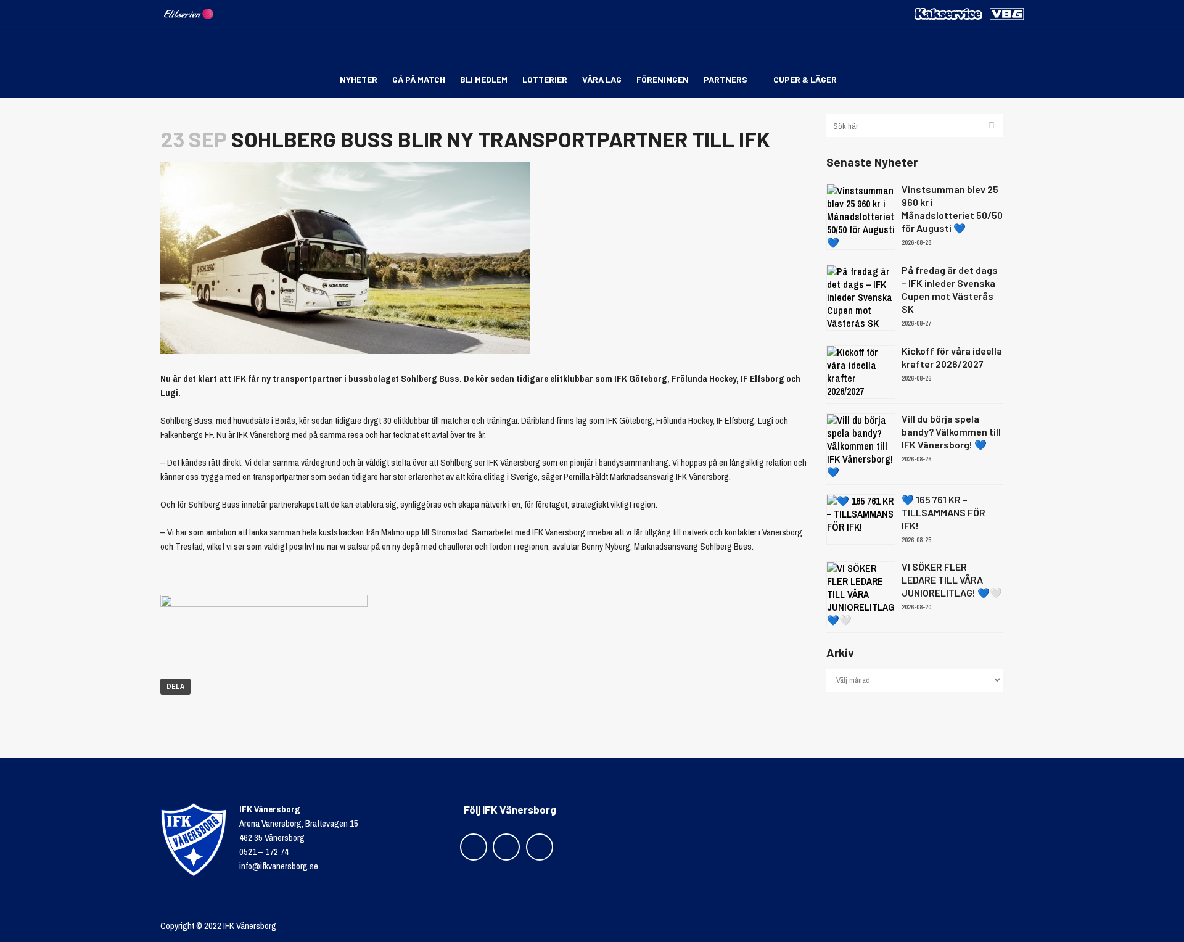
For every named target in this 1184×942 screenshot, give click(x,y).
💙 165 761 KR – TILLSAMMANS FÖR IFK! (943, 512)
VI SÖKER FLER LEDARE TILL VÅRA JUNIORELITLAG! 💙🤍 (952, 579)
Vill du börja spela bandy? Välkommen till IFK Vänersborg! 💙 (951, 431)
